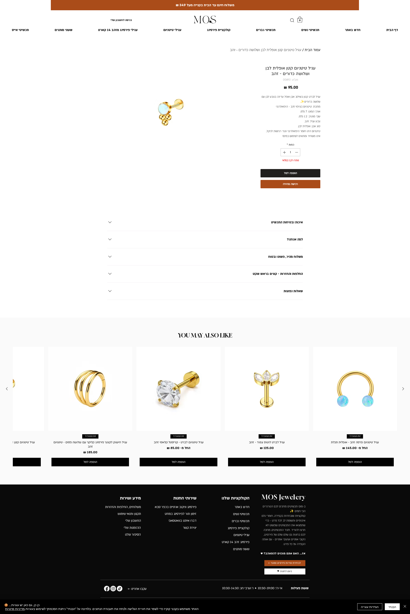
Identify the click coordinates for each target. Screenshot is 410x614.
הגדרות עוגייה (370, 607)
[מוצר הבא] (6, 388)
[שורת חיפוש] (292, 20)
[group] (205, 408)
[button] (299, 19)
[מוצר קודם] (403, 388)
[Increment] (284, 152)
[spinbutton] (290, 152)
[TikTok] (119, 588)
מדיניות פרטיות (15, 609)
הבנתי (392, 607)
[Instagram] (113, 588)
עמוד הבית (312, 50)
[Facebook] (107, 588)
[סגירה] (404, 607)
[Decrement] (297, 152)
